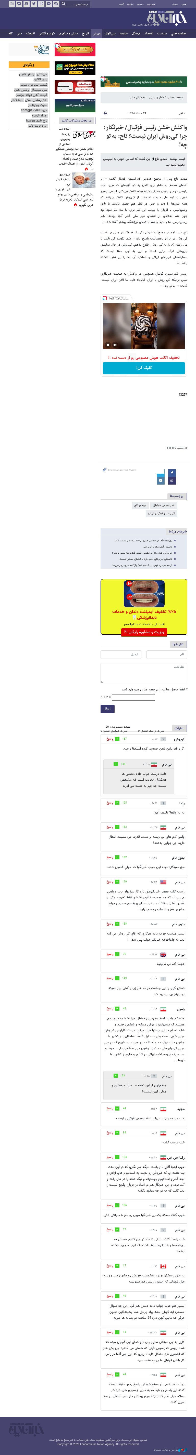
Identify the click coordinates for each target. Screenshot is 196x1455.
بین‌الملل (110, 33)
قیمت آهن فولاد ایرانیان (31, 95)
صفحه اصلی (178, 33)
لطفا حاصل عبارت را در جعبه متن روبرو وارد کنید (154, 689)
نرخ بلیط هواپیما (36, 120)
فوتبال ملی (137, 97)
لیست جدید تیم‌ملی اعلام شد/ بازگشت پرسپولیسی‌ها (142, 565)
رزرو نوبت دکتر (37, 126)
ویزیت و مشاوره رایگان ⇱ (144, 632)
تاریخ (85, 33)
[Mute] (115, 345)
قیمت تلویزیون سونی (33, 85)
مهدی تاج (140, 505)
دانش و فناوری (68, 33)
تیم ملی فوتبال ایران (161, 513)
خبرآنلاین (159, 19)
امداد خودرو (39, 115)
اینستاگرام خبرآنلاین (41, 4)
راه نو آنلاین (26, 74)
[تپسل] (103, 79)
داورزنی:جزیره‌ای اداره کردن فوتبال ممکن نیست (145, 559)
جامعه (124, 33)
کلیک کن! (144, 368)
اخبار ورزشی (157, 97)
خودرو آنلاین (47, 33)
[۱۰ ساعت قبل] (83, 180)
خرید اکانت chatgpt (34, 110)
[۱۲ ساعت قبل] (83, 134)
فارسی (183, 4)
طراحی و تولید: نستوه (166, 1450)
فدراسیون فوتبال (164, 505)
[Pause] (108, 345)
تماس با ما (151, 4)
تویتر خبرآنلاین (34, 4)
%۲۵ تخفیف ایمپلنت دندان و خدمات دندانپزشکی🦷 (144, 615)
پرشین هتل (21, 90)
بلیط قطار (17, 100)
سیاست (162, 33)
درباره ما (140, 4)
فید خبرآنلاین (56, 4)
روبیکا (12, 4)
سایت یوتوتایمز (37, 105)
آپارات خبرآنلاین (26, 4)
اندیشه (30, 33)
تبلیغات (130, 4)
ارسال (107, 708)
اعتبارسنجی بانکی (36, 100)
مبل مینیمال (39, 90)
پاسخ (110, 738)
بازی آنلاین (40, 79)
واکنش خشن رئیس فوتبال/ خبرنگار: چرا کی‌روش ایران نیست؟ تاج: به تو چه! (145, 136)
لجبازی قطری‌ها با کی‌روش (157, 547)
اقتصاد (148, 33)
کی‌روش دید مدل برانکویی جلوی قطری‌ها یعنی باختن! (142, 553)
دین (19, 33)
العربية (175, 4)
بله (19, 4)
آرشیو (121, 4)
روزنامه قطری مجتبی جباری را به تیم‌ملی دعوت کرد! (143, 541)
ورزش (97, 33)
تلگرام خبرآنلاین (49, 4)
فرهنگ (136, 33)
